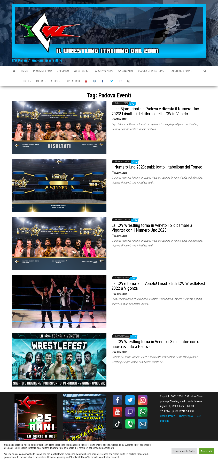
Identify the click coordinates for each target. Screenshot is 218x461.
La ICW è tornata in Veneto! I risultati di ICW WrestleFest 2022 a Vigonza (158, 286)
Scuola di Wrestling (151, 70)
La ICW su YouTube (86, 81)
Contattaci (73, 81)
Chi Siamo (63, 70)
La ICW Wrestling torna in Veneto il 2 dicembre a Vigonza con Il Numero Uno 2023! (152, 228)
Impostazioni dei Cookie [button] (184, 451)
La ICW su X (112, 81)
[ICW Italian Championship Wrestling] (14, 71)
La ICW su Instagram (95, 81)
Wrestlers (81, 70)
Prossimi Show (42, 70)
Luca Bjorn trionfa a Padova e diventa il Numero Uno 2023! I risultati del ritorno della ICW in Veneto (155, 111)
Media (40, 81)
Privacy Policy (185, 416)
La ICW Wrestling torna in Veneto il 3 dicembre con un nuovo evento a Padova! (156, 344)
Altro (55, 81)
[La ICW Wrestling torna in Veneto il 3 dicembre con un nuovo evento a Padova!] (59, 359)
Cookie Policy (167, 416)
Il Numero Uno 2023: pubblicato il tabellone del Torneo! (157, 167)
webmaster (120, 119)
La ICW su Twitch (120, 81)
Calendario (125, 70)
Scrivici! (129, 81)
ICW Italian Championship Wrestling (37, 60)
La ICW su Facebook (103, 81)
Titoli (25, 81)
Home (24, 70)
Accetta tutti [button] (206, 451)
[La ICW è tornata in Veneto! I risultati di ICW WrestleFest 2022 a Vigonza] (59, 301)
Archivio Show (181, 70)
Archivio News (104, 70)
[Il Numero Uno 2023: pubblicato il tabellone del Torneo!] (59, 185)
